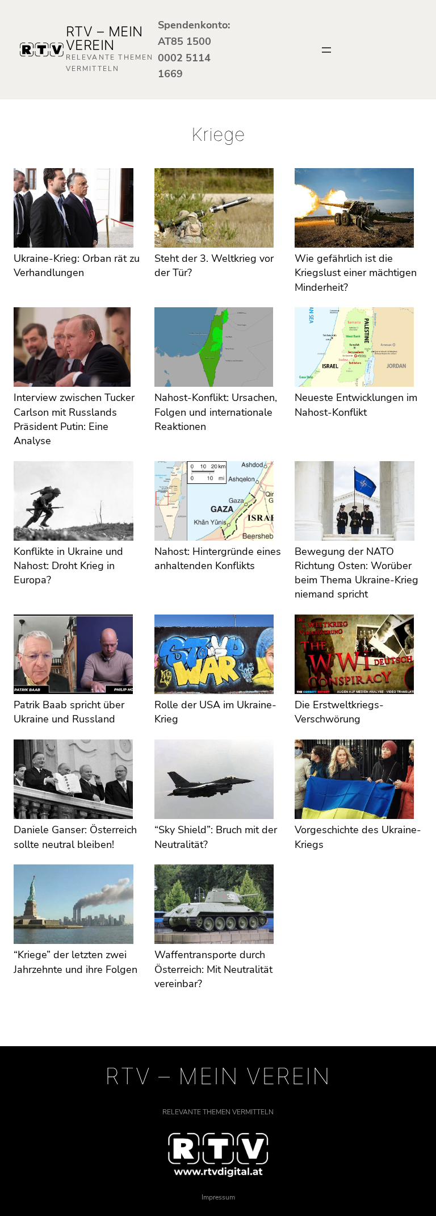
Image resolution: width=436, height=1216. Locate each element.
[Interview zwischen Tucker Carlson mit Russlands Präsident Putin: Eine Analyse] (72, 349)
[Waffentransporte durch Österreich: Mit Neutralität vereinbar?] (214, 906)
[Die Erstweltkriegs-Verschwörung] (354, 656)
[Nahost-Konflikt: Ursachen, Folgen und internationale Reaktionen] (214, 349)
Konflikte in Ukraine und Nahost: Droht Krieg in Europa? (68, 566)
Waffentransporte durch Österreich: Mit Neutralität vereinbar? (213, 969)
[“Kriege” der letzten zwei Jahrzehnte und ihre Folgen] (73, 906)
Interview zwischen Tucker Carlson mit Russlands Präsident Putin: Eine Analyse (74, 419)
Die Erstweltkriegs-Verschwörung (339, 712)
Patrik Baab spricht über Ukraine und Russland (69, 712)
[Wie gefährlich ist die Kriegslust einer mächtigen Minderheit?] (354, 210)
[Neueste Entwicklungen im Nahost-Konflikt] (354, 349)
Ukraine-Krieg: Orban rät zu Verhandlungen (77, 265)
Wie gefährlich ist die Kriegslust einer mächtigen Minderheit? (356, 273)
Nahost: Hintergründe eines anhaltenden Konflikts (217, 559)
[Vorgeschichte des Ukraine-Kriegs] (354, 781)
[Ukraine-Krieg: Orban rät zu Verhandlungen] (73, 210)
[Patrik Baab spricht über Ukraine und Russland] (73, 656)
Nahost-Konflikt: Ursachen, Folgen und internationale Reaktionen (215, 412)
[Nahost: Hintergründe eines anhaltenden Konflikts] (214, 503)
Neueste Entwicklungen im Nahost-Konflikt (356, 405)
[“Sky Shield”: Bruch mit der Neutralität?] (214, 781)
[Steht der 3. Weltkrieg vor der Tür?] (214, 210)
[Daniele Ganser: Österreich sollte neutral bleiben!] (73, 781)
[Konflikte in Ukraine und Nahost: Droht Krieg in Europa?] (73, 503)
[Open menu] (326, 50)
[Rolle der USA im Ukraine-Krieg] (214, 656)
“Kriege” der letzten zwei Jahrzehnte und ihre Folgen (75, 962)
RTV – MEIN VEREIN (104, 38)
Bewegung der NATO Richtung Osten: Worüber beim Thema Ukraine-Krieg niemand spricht (356, 573)
